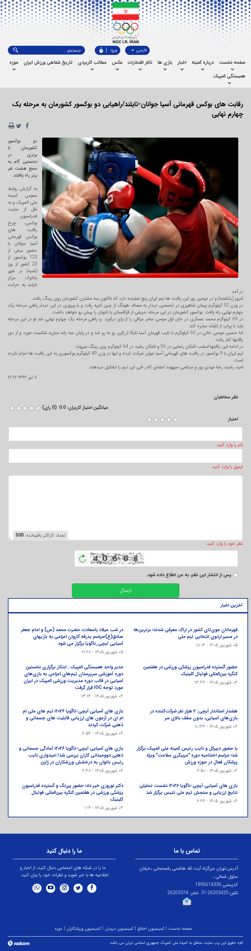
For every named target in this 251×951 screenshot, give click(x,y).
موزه (58, 928)
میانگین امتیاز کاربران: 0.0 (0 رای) (75, 407)
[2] (156, 420)
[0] (12, 408)
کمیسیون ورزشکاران (84, 928)
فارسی (140, 50)
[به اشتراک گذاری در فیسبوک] (27, 125)
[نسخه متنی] (11, 125)
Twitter (78, 888)
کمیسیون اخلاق (151, 928)
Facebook (91, 888)
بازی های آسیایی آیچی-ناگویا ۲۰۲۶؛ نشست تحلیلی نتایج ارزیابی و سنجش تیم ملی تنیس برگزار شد (188, 789)
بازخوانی (83, 557)
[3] (162, 420)
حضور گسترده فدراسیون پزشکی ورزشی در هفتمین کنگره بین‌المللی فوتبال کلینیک (190, 670)
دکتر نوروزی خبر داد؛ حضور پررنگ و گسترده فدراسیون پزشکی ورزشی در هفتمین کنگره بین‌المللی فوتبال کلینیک (72, 792)
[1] (149, 420)
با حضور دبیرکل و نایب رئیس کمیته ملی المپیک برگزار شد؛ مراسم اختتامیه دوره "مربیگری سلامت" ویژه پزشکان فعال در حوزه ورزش (187, 755)
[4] (169, 420)
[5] (175, 420)
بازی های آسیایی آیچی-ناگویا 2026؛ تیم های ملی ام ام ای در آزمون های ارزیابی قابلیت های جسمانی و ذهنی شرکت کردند (73, 718)
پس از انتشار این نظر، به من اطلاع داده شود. (188, 575)
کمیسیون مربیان (119, 928)
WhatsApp (37, 888)
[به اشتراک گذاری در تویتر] (19, 125)
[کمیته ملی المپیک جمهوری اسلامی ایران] (125, 23)
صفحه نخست (180, 928)
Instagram (64, 888)
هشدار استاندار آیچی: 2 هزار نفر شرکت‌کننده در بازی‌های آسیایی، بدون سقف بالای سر (194, 715)
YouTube (50, 888)
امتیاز (233, 419)
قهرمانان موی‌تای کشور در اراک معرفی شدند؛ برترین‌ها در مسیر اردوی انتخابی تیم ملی (186, 633)
